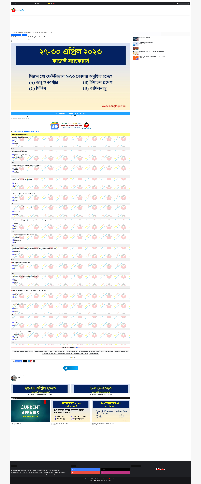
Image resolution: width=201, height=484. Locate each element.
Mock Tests (46, 3)
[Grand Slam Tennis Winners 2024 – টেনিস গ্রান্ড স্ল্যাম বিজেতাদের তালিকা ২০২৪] (136, 48)
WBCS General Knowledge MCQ (27, 474)
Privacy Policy (105, 480)
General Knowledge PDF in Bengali (36, 3)
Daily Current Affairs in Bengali (27, 32)
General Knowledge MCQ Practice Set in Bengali (46, 472)
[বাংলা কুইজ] (18, 10)
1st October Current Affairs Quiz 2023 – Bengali (59, 423)
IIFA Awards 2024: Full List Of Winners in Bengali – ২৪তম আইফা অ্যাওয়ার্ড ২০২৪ (152, 56)
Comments (175, 33)
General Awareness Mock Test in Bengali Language (30, 472)
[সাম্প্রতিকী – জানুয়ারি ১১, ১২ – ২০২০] (30, 411)
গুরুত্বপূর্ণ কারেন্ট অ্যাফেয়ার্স (94, 353)
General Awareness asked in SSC (16, 472)
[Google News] (73, 357)
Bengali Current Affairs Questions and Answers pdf (89, 351)
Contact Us (91, 480)
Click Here (32, 118)
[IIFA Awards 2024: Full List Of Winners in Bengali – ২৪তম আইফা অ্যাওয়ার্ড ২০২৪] (136, 58)
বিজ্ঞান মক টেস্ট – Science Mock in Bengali (146, 42)
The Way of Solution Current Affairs (65, 353)
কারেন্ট (86, 353)
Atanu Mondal (15, 41)
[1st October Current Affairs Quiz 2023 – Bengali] (70, 411)
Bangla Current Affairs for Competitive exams (43, 351)
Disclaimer (109, 480)
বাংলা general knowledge (56, 474)
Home (13, 3)
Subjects (27, 3)
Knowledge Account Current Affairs (49, 353)
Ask (52, 3)
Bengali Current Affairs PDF (72, 351)
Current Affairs (21, 3)
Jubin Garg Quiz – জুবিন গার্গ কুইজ (144, 37)
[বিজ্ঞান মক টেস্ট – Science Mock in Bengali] (136, 44)
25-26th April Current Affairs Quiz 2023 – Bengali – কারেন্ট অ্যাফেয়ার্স (28, 131)
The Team (101, 480)
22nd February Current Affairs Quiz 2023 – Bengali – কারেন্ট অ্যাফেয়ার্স (103, 423)
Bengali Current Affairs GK (59, 351)
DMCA (98, 480)
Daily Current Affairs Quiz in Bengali (121, 351)
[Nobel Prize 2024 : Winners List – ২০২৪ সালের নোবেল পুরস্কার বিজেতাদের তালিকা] (136, 53)
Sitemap (95, 480)
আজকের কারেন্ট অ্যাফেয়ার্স (78, 353)
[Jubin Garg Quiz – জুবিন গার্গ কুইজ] (136, 39)
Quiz (16, 3)
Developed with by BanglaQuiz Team (110, 478)
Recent (146, 33)
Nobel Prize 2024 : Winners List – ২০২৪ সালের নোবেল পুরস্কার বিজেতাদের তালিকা (151, 51)
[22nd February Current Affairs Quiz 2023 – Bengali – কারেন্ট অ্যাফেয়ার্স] (111, 411)
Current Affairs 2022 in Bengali (107, 351)
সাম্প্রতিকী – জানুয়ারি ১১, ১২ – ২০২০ (16, 423)
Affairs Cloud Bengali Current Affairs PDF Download (23, 351)
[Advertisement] (100, 23)
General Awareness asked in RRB (54, 470)
